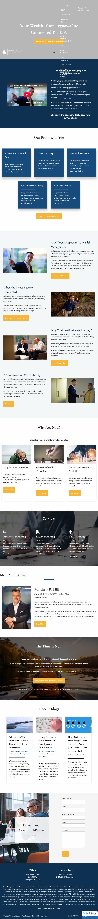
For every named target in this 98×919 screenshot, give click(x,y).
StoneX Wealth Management (65, 38)
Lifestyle (79, 755)
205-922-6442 (66, 874)
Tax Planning (65, 65)
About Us (63, 31)
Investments (24, 751)
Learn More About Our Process (16, 318)
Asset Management (65, 83)
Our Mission (65, 26)
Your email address (73, 814)
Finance (11, 751)
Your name (73, 799)
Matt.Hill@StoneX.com (66, 877)
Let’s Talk (8, 404)
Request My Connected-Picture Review (49, 681)
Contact (67, 93)
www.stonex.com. (58, 904)
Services (63, 46)
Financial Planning (64, 51)
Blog (69, 89)
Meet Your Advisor (64, 20)
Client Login (66, 98)
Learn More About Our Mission (49, 216)
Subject (72, 822)
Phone (71, 807)
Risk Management (23, 754)
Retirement (12, 754)
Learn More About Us (60, 276)
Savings (17, 751)
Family (53, 751)
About (62, 10)
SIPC (76, 894)
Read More (7, 554)
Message (72, 830)
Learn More (9, 490)
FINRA (71, 894)
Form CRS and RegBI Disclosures (49, 908)
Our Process (65, 15)
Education (41, 751)
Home (68, 5)
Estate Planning (64, 59)
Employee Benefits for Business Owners (65, 73)
